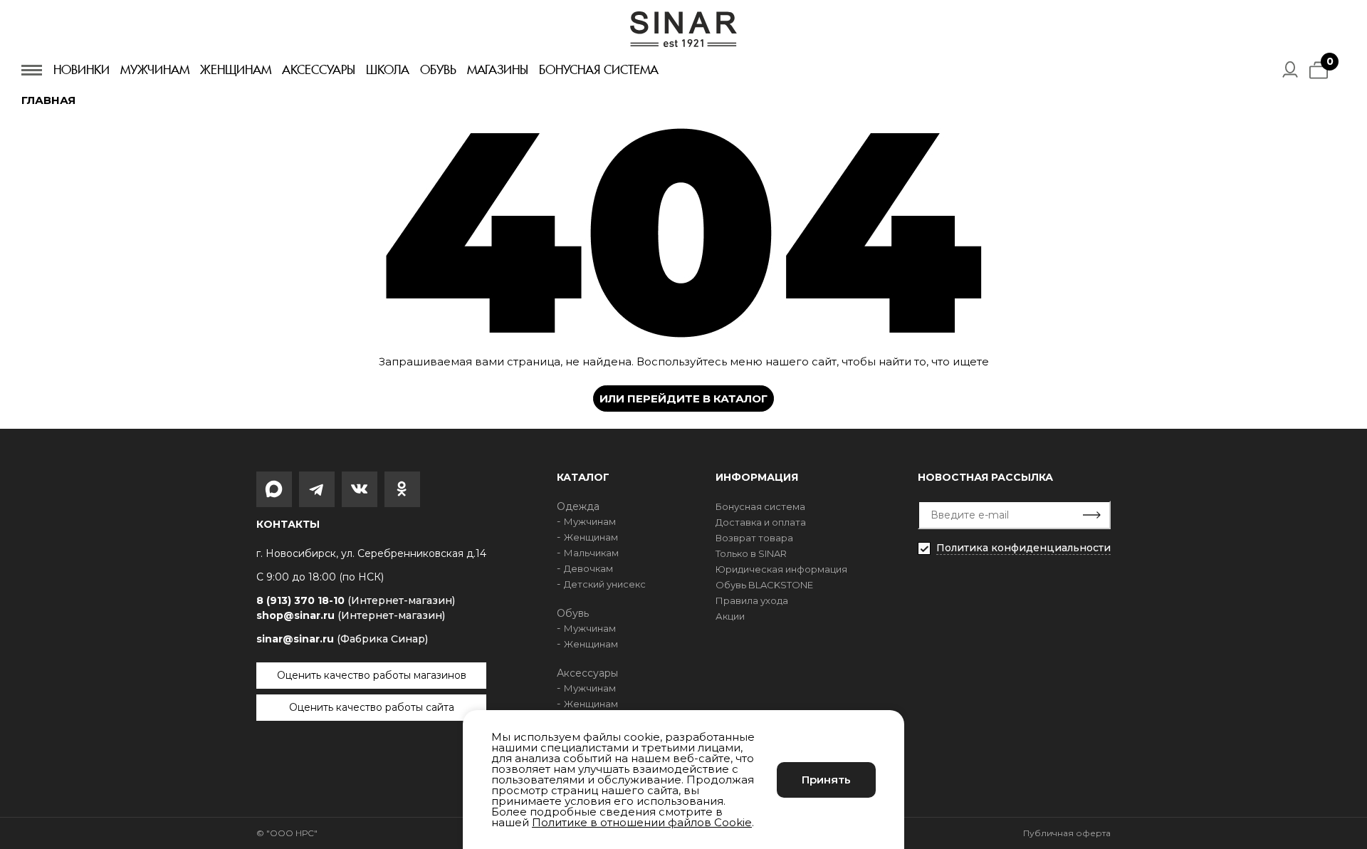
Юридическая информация (781, 569)
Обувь (438, 70)
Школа (387, 70)
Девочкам (588, 568)
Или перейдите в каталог (683, 398)
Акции (730, 616)
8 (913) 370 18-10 (355, 601)
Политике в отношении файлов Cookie (642, 822)
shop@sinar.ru (350, 615)
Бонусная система (599, 70)
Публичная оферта (1067, 833)
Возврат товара (754, 537)
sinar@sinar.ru (342, 638)
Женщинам (235, 70)
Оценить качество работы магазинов (371, 675)
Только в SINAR (751, 553)
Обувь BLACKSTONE (764, 584)
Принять (826, 779)
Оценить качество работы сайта (371, 707)
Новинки (81, 70)
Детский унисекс (605, 584)
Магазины (497, 70)
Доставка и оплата (761, 522)
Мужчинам (154, 70)
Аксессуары (318, 70)
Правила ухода (752, 600)
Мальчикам (591, 552)
